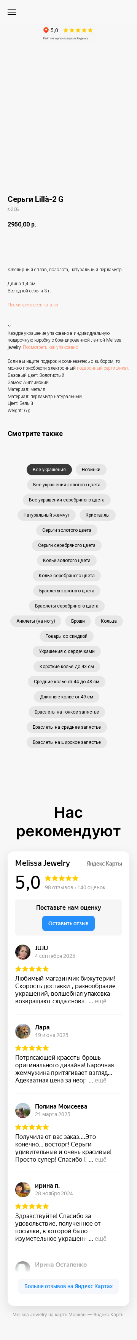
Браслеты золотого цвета (66, 590)
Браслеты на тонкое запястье (67, 712)
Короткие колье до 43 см (67, 666)
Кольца (109, 621)
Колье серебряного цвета (67, 575)
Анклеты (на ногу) (35, 621)
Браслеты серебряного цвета (67, 606)
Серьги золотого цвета (66, 530)
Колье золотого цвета (67, 560)
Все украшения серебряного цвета (67, 500)
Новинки (91, 469)
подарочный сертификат (102, 368)
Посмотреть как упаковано (50, 347)
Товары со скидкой (67, 636)
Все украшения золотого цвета (66, 484)
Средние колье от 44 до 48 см (66, 681)
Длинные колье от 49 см (66, 697)
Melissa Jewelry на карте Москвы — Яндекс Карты (68, 1314)
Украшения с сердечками (67, 651)
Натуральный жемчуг (47, 515)
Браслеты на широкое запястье (67, 742)
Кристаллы (98, 515)
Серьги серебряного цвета (67, 545)
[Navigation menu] (12, 12)
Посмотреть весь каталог (33, 305)
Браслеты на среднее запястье (67, 727)
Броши (78, 621)
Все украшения (49, 469)
